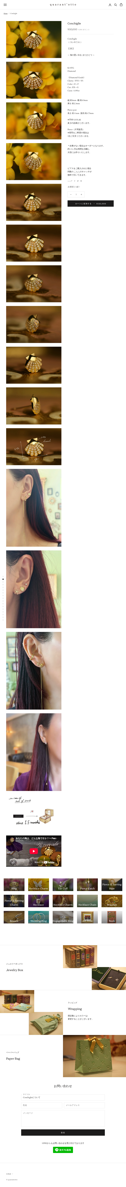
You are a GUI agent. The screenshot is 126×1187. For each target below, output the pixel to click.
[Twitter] (78, 181)
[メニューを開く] (5, 5)
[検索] (115, 4)
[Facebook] (74, 181)
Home (6, 13)
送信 (63, 1132)
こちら (77, 171)
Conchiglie (13, 13)
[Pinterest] (81, 181)
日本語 (8, 1174)
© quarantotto (11, 1179)
